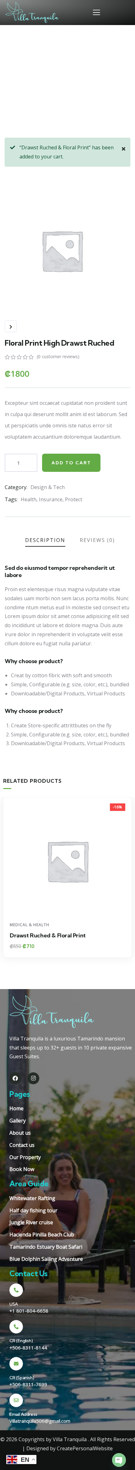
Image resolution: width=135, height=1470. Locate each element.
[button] (129, 882)
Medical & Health (29, 924)
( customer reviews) (58, 356)
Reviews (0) (97, 540)
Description (45, 540)
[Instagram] (33, 1078)
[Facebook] (15, 1078)
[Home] (32, 12)
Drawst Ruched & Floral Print (48, 935)
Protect (73, 499)
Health (28, 499)
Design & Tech (47, 487)
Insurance (50, 499)
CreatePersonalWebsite (85, 1448)
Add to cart (71, 463)
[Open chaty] (119, 1460)
